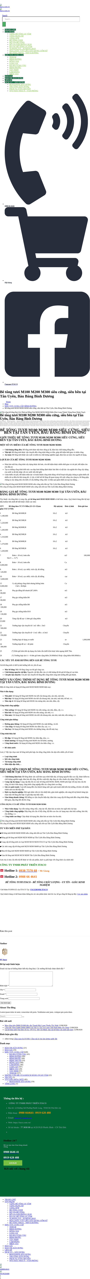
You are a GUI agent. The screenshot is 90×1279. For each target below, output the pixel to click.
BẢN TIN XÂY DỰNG (14, 78)
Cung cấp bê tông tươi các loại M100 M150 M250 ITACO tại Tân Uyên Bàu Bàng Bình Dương (40, 424)
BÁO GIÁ (9, 76)
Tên (2, 990)
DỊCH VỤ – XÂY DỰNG (15, 82)
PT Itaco (3, 421)
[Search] (4, 24)
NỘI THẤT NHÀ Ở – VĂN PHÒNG (23, 91)
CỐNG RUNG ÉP (16, 36)
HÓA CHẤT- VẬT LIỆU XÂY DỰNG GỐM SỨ (28, 51)
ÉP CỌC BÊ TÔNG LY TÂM (20, 47)
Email (3, 994)
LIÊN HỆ (8, 80)
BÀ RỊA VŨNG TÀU (17, 65)
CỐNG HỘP (14, 38)
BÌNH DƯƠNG (15, 59)
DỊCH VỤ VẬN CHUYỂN (20, 89)
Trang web (4, 998)
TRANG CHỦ (10, 30)
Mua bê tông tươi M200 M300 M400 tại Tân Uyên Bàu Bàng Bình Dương (54, 425)
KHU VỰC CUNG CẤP (14, 55)
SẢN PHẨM (10, 32)
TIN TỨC (8, 1077)
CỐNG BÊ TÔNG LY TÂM (20, 34)
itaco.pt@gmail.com (23, 1118)
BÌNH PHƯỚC (15, 68)
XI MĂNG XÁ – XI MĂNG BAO (22, 49)
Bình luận (4, 986)
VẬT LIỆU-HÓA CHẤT (14, 1079)
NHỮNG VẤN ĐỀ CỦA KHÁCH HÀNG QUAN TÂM (26, 1075)
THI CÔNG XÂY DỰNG (19, 87)
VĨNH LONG (10, 1084)
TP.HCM (12, 57)
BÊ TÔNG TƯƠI (16, 40)
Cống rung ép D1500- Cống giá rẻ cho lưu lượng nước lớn (35, 1039)
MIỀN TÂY (14, 74)
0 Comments (84, 425)
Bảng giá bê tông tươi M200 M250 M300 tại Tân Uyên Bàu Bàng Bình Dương (43, 421)
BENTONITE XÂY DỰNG (20, 84)
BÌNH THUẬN (15, 1060)
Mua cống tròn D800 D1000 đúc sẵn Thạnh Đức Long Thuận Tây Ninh (31, 1025)
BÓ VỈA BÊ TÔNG (17, 42)
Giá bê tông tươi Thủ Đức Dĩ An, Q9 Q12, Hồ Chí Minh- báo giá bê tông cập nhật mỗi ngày (39, 1030)
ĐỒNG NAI (14, 61)
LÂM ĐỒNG (14, 72)
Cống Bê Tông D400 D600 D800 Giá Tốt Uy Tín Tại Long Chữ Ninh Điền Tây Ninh (37, 1028)
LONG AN (13, 63)
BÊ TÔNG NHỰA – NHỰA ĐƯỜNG (24, 53)
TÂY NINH (14, 70)
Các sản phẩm (82, 894)
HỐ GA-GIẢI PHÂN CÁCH (20, 44)
